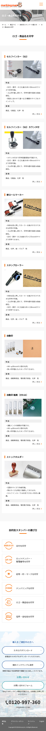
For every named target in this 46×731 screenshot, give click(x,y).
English (42, 721)
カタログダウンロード (23, 650)
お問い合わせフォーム (23, 685)
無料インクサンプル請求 (23, 664)
